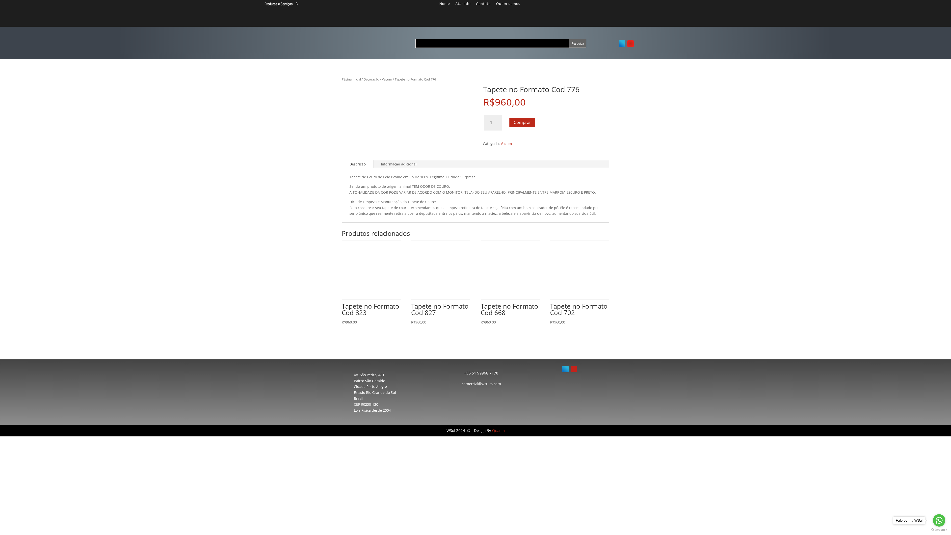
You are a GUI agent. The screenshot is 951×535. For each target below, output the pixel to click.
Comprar (522, 122)
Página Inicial (351, 79)
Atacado (463, 4)
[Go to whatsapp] (939, 520)
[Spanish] (633, 5)
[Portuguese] (621, 5)
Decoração (371, 79)
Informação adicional (399, 164)
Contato (483, 4)
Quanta (498, 430)
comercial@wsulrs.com (481, 383)
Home (444, 4)
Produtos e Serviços (278, 4)
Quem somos (508, 4)
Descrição (357, 164)
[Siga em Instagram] (630, 43)
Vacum (387, 79)
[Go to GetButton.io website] (939, 530)
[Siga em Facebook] (622, 43)
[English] (627, 5)
